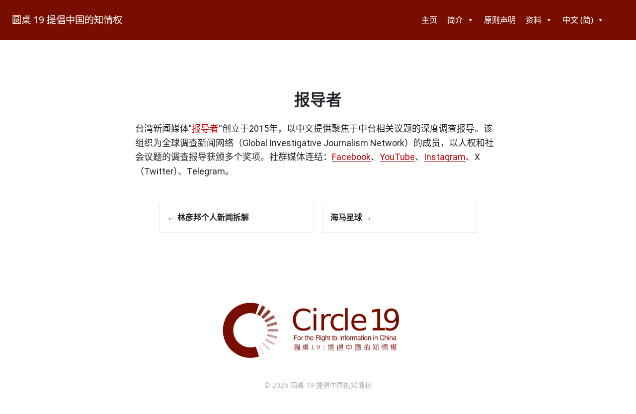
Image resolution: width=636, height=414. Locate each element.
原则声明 (500, 19)
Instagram (445, 157)
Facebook (351, 157)
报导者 (205, 128)
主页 (429, 19)
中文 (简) (577, 19)
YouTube (397, 157)
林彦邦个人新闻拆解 (208, 217)
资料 (534, 19)
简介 (455, 19)
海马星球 (351, 217)
